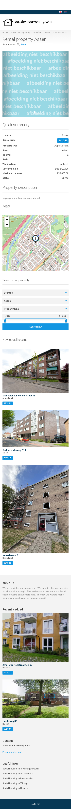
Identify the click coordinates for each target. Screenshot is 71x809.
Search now (35, 326)
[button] (7, 84)
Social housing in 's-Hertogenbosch (20, 768)
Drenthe (37, 32)
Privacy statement (12, 752)
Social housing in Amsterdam (17, 773)
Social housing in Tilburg (15, 783)
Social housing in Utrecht (15, 788)
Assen (47, 32)
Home (5, 32)
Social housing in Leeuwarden (17, 778)
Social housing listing (21, 32)
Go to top (35, 804)
